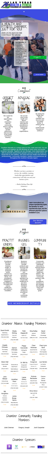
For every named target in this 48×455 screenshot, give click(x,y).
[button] (24, 11)
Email (5, 339)
